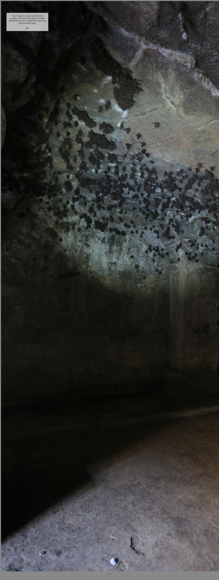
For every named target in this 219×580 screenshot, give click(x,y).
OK (27, 28)
